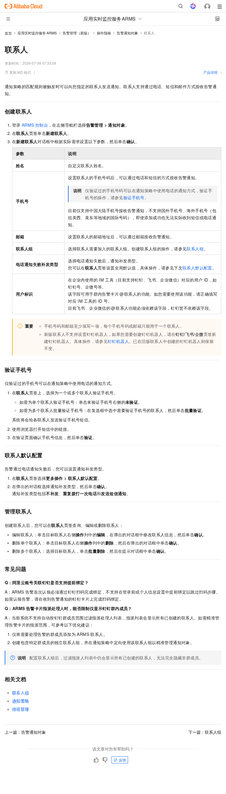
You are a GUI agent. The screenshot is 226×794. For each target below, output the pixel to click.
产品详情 (210, 72)
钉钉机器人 (118, 341)
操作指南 (104, 32)
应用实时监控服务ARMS (37, 32)
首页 (8, 33)
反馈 (122, 759)
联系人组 (195, 249)
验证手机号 (133, 197)
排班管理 (20, 709)
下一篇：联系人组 (204, 732)
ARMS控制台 (35, 125)
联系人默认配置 (197, 268)
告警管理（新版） (77, 32)
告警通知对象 (127, 32)
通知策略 (20, 701)
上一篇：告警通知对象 (25, 732)
